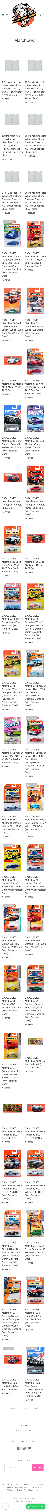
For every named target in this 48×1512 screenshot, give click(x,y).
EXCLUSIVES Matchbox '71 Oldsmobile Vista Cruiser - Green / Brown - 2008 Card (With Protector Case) (11, 1074)
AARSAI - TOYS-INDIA (12, 1484)
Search (38, 1490)
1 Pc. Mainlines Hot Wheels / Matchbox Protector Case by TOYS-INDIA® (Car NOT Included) (12, 88)
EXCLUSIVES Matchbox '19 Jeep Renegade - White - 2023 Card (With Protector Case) (12, 565)
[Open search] (7, 15)
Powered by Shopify (24, 1501)
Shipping (10, 1490)
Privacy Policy (37, 1487)
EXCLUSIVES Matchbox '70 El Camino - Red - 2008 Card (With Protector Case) (35, 944)
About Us (28, 1484)
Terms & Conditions (25, 1490)
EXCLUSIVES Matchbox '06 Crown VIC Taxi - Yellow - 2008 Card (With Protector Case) (35, 259)
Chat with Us (37, 1506)
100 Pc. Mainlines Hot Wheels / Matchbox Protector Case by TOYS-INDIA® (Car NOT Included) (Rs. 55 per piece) (12, 146)
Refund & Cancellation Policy (17, 1487)
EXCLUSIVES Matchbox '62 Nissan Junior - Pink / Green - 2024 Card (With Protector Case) (12, 756)
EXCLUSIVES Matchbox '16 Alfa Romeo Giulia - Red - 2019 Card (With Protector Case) (35, 387)
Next (36, 1409)
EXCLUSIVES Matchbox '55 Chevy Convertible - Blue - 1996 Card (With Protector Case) (12, 622)
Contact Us (39, 1484)
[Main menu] (3, 15)
